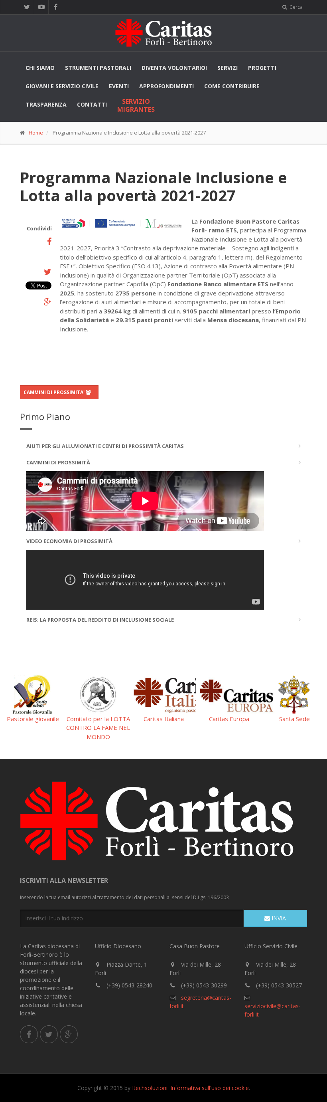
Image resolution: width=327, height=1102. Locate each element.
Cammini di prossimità (58, 462)
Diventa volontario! (174, 67)
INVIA (278, 918)
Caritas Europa (229, 719)
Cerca (295, 7)
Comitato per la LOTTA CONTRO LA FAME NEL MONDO (98, 728)
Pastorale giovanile (33, 719)
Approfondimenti (166, 86)
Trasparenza (46, 104)
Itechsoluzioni (149, 1088)
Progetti (262, 67)
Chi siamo (40, 67)
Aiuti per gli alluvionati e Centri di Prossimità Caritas (105, 446)
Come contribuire (232, 86)
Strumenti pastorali (98, 67)
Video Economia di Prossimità (69, 541)
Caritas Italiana (164, 719)
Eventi (119, 86)
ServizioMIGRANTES (136, 105)
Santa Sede (294, 719)
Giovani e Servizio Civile (62, 86)
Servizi (227, 67)
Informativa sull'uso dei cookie (209, 1088)
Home (36, 132)
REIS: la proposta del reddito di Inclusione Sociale (100, 619)
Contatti (92, 104)
